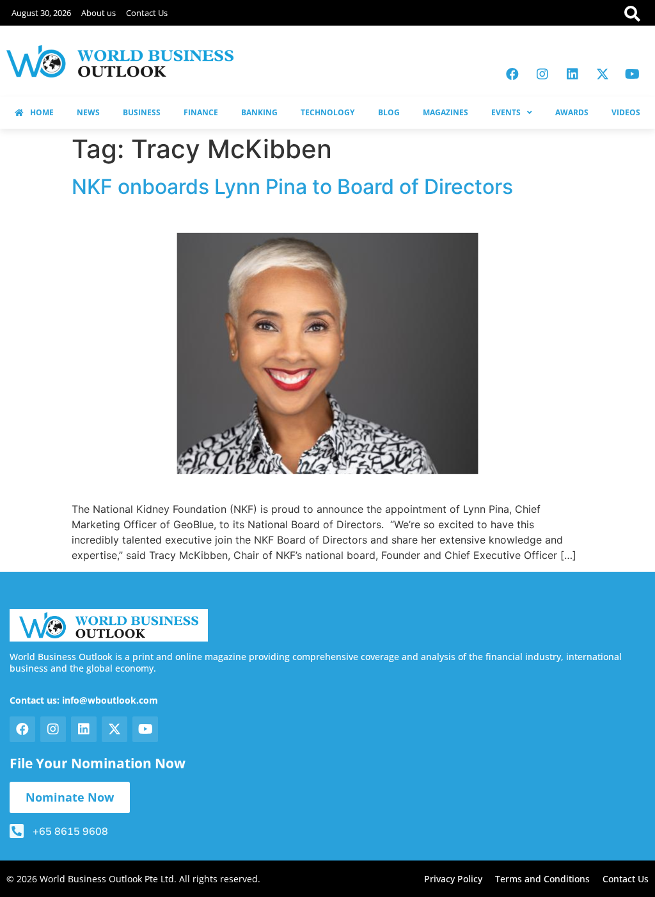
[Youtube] (632, 74)
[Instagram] (542, 74)
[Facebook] (512, 74)
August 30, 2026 (41, 13)
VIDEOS (626, 112)
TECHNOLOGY (327, 112)
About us (98, 13)
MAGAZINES (445, 112)
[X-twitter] (602, 74)
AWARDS (571, 112)
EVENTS (506, 112)
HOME (42, 112)
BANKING (259, 112)
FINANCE (201, 112)
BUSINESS (142, 112)
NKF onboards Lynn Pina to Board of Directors (292, 186)
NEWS (88, 112)
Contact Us (147, 13)
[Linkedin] (572, 74)
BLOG (389, 112)
